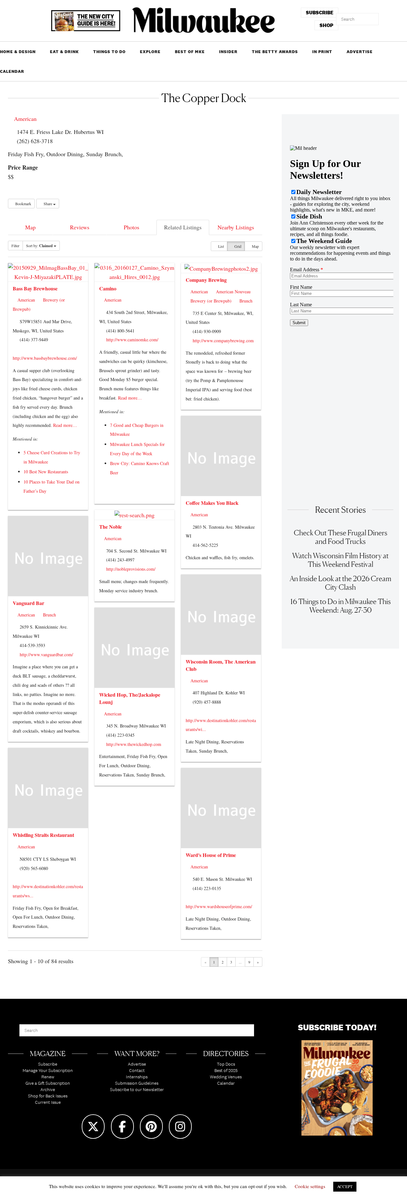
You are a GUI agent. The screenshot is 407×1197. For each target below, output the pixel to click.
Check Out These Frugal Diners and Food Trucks (340, 537)
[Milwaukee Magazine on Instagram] (180, 1126)
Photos (131, 227)
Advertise (360, 51)
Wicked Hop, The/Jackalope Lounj (129, 698)
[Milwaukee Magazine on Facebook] (122, 1126)
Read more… (65, 425)
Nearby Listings (235, 227)
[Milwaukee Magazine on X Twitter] (93, 1126)
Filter (15, 245)
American (24, 118)
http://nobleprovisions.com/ (130, 569)
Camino (107, 288)
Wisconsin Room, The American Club (221, 665)
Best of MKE (190, 51)
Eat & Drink (64, 51)
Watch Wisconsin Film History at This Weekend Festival (340, 559)
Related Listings (183, 227)
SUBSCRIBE (319, 12)
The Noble (110, 526)
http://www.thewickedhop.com (133, 744)
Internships (137, 1077)
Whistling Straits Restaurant (43, 835)
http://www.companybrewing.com (223, 341)
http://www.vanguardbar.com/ (46, 654)
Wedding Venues (226, 1077)
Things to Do (109, 51)
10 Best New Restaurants (46, 472)
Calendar (12, 71)
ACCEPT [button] (345, 1186)
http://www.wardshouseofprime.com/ (219, 906)
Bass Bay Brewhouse (35, 288)
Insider (228, 51)
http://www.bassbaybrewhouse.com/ (45, 358)
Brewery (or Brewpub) (210, 301)
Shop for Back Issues (47, 1096)
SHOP (326, 25)
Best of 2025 (226, 1070)
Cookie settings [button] (310, 1186)
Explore (150, 51)
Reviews (79, 227)
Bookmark (22, 203)
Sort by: (39, 245)
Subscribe (47, 1064)
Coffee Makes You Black (212, 502)
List (220, 246)
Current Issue (48, 1102)
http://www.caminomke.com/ (132, 340)
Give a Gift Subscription (47, 1083)
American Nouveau (233, 292)
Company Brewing (206, 279)
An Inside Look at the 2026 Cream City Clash (340, 582)
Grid (237, 246)
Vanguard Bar (28, 603)
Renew (47, 1077)
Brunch (245, 301)
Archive (47, 1089)
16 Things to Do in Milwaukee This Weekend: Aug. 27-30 (340, 605)
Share (48, 203)
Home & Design (18, 51)
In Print (322, 51)
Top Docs (226, 1064)
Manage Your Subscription (48, 1070)
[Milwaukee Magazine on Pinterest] (151, 1126)
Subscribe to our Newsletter (137, 1089)
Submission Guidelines (136, 1083)
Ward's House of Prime (211, 855)
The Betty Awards (275, 51)
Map (30, 227)
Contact (137, 1070)
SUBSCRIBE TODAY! (337, 1027)
